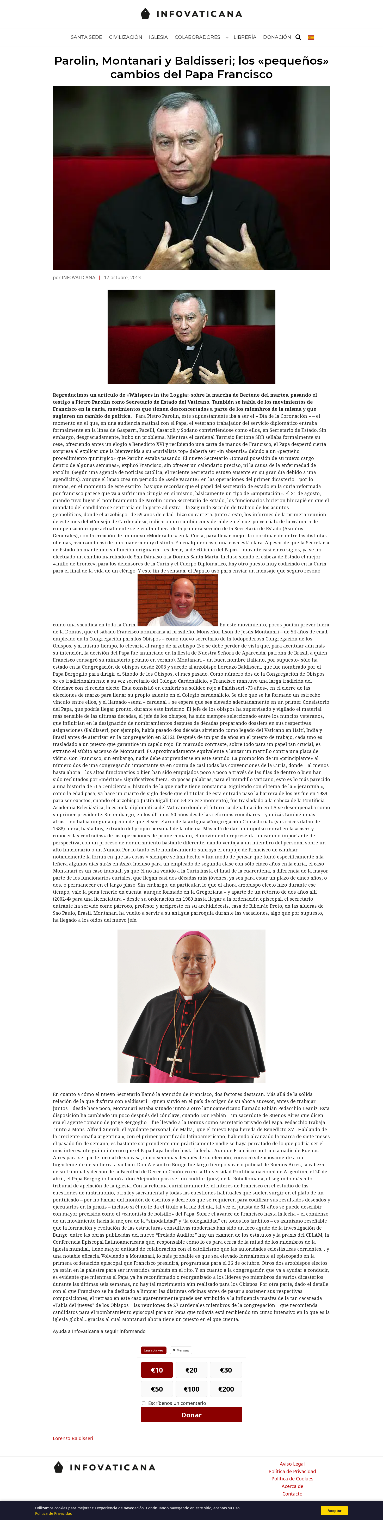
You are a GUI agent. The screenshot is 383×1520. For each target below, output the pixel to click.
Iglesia (158, 37)
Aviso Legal (292, 1464)
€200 (226, 1389)
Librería (245, 37)
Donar (191, 1414)
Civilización (125, 37)
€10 (157, 1370)
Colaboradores (197, 37)
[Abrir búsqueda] (298, 37)
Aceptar (334, 1511)
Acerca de (292, 1486)
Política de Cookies (292, 1478)
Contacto (292, 1494)
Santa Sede (86, 37)
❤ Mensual (181, 1350)
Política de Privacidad (292, 1471)
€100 (191, 1389)
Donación (277, 37)
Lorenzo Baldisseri (73, 1438)
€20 (191, 1370)
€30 (226, 1370)
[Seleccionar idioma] (311, 37)
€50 (157, 1389)
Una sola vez (154, 1350)
